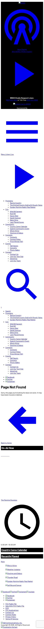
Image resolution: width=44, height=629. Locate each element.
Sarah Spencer (15, 218)
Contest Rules (15, 239)
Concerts (13, 248)
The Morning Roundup (9, 500)
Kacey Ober (14, 216)
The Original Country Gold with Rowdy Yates (26, 205)
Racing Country (15, 203)
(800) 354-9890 (32, 100)
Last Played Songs (17, 222)
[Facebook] (9, 377)
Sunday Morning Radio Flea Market (22, 207)
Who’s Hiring (14, 231)
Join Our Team (15, 261)
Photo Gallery (15, 250)
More (3, 561)
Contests (8, 235)
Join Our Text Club (16, 256)
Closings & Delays (16, 233)
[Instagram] (10, 381)
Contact (8, 252)
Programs (9, 201)
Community (9, 224)
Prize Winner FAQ (16, 241)
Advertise (13, 258)
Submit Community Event (19, 229)
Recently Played (10, 556)
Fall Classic (14, 246)
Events (8, 243)
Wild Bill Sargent (16, 211)
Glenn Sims (14, 220)
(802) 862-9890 (11, 100)
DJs (6, 209)
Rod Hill (13, 214)
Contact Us (14, 254)
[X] (9, 379)
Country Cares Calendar (18, 226)
